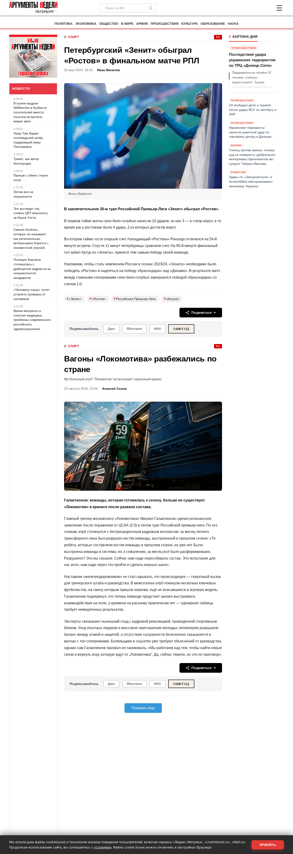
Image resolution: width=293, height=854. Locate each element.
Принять (268, 845)
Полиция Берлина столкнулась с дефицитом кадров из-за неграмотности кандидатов (32, 268)
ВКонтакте (134, 328)
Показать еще (143, 708)
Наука (233, 23)
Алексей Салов (114, 388)
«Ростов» (98, 298)
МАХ (157, 328)
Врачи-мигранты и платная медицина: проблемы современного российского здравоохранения (32, 319)
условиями (102, 847)
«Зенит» (74, 298)
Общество (108, 23)
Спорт (73, 37)
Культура (189, 23)
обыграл (171, 298)
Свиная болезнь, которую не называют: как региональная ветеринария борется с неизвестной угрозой (31, 238)
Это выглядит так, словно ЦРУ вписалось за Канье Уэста (31, 213)
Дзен (111, 328)
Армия (142, 23)
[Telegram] (255, 8)
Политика (63, 23)
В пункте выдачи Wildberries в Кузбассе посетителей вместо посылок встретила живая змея (30, 112)
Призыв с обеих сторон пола (31, 178)
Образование (213, 23)
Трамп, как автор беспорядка (26, 161)
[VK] (266, 8)
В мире (127, 23)
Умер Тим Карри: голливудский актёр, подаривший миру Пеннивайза (29, 140)
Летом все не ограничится (23, 194)
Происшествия (165, 23)
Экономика (85, 23)
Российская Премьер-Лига (135, 298)
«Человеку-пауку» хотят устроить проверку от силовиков (31, 294)
